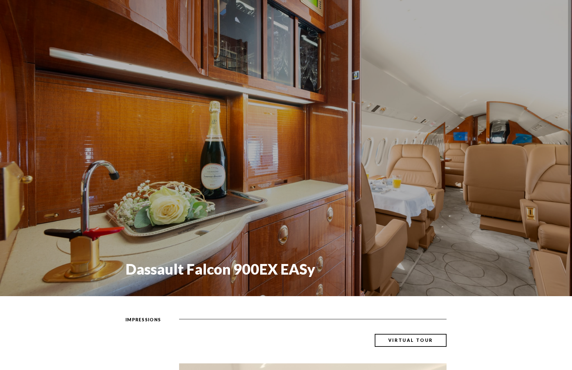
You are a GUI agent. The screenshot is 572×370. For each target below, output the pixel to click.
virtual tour (410, 340)
